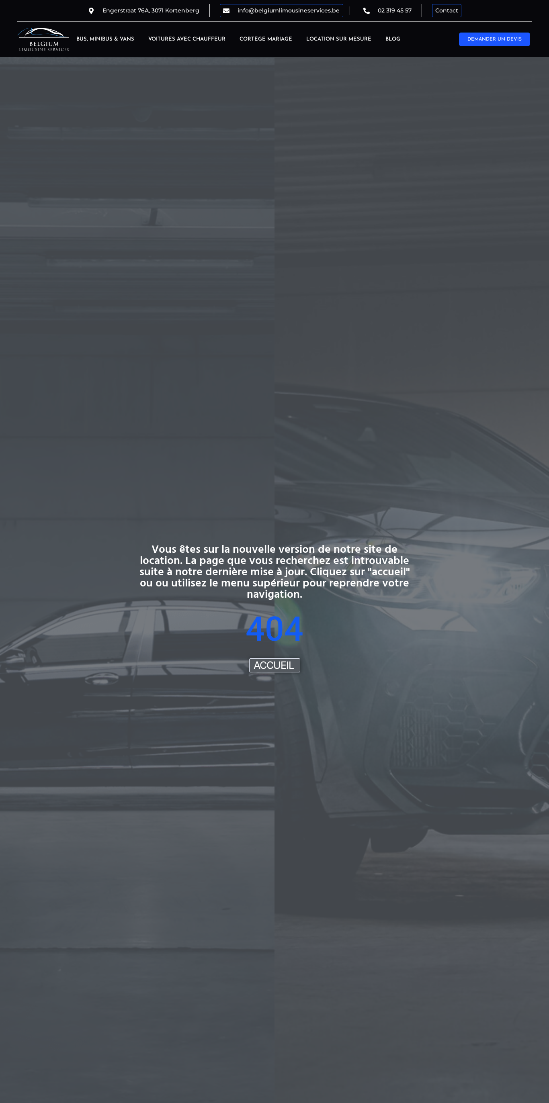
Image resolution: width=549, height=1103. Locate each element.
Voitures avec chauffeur (186, 39)
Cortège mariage (266, 39)
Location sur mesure (338, 39)
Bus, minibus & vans (105, 39)
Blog (392, 39)
